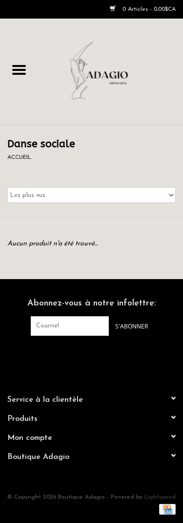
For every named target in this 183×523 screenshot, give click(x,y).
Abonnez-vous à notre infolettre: (91, 303)
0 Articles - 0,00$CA (148, 9)
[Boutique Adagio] (111, 71)
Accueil (19, 157)
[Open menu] (19, 69)
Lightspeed (160, 497)
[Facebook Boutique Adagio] (83, 356)
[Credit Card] (166, 509)
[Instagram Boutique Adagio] (100, 356)
